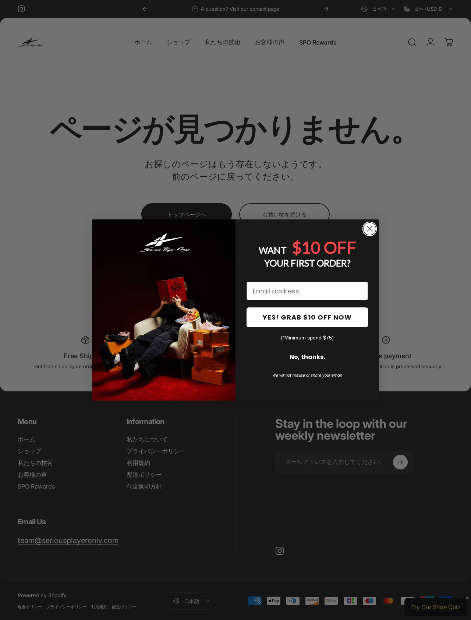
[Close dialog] (369, 228)
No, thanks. (307, 357)
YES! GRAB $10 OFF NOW (307, 317)
